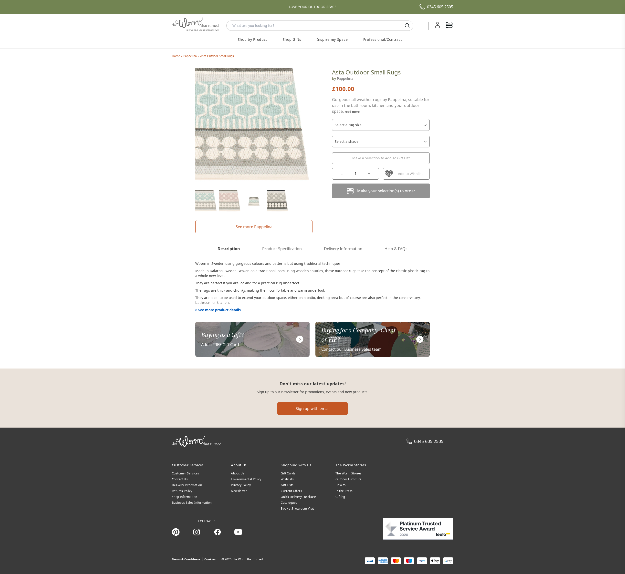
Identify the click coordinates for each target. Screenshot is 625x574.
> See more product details (218, 310)
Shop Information (184, 497)
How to (340, 485)
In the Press (344, 491)
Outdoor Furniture (348, 479)
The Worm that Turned (247, 559)
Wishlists (287, 479)
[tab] (229, 248)
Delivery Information (187, 485)
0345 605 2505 (440, 7)
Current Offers (291, 491)
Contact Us (180, 479)
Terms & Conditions (186, 559)
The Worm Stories (348, 473)
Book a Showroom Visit (297, 508)
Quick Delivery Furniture (298, 497)
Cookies (210, 559)
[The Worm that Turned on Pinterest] (176, 532)
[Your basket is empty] (449, 25)
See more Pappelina (254, 226)
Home (176, 56)
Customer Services (185, 473)
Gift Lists (287, 485)
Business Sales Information (191, 503)
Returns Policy (182, 491)
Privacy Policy (241, 485)
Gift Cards (288, 473)
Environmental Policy (246, 479)
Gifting (340, 497)
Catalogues (289, 503)
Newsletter (239, 491)
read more (352, 112)
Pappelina (190, 56)
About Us (237, 473)
